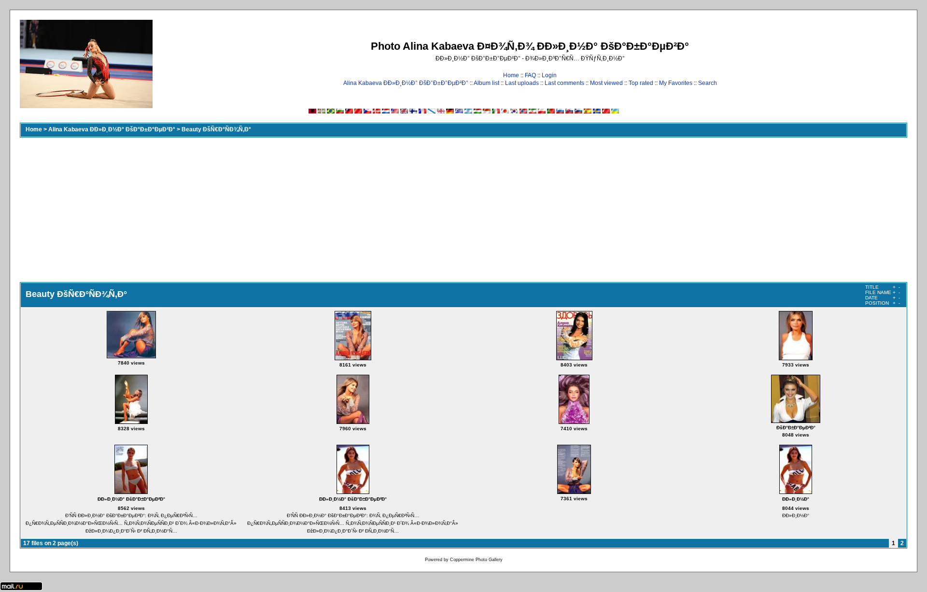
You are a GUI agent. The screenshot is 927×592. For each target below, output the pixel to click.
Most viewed (606, 83)
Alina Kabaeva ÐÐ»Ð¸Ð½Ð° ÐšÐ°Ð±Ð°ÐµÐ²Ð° (405, 83)
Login (549, 75)
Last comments (564, 83)
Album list (486, 83)
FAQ (530, 75)
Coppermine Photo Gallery (476, 559)
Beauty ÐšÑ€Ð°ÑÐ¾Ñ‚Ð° (216, 129)
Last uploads (522, 83)
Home (511, 75)
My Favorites (675, 83)
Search (707, 83)
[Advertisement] (463, 209)
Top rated (641, 83)
